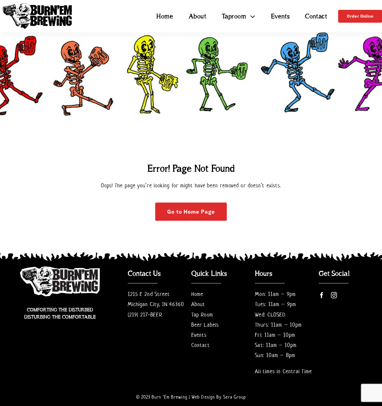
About (198, 304)
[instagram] (334, 295)
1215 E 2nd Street (149, 294)
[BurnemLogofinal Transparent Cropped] (37, 4)
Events (199, 334)
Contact (200, 345)
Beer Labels (205, 324)
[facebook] (322, 295)
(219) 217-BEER (145, 314)
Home (197, 294)
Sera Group (234, 397)
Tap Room (202, 314)
